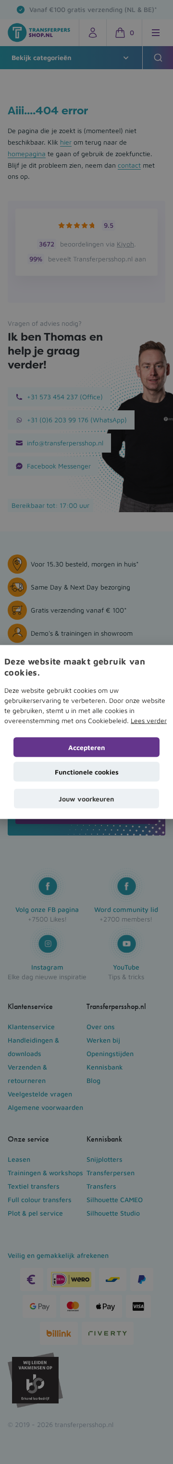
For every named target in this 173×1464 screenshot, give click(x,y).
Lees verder (149, 720)
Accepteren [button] (86, 747)
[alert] (86, 732)
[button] (86, 799)
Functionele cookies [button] (87, 772)
